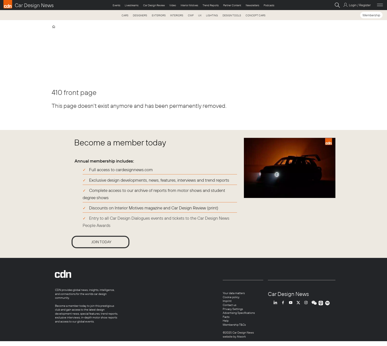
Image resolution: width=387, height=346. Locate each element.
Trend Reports (211, 5)
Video (172, 5)
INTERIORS (176, 15)
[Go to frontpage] (28, 4)
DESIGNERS (140, 15)
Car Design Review (154, 5)
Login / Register (359, 5)
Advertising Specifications (239, 313)
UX (200, 15)
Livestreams (131, 5)
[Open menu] (380, 5)
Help (226, 320)
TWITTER (299, 303)
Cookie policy (231, 297)
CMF (191, 15)
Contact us (229, 305)
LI (276, 303)
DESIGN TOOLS (232, 15)
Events (116, 5)
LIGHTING (212, 15)
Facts (226, 317)
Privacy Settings (233, 309)
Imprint (227, 301)
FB (284, 303)
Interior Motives (189, 5)
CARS (125, 15)
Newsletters (252, 5)
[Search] (337, 5)
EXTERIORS (159, 15)
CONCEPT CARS (255, 15)
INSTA (307, 303)
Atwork (241, 336)
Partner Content (232, 5)
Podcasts (269, 5)
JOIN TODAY (101, 242)
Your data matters (234, 293)
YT (292, 303)
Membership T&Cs (234, 324)
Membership (371, 15)
